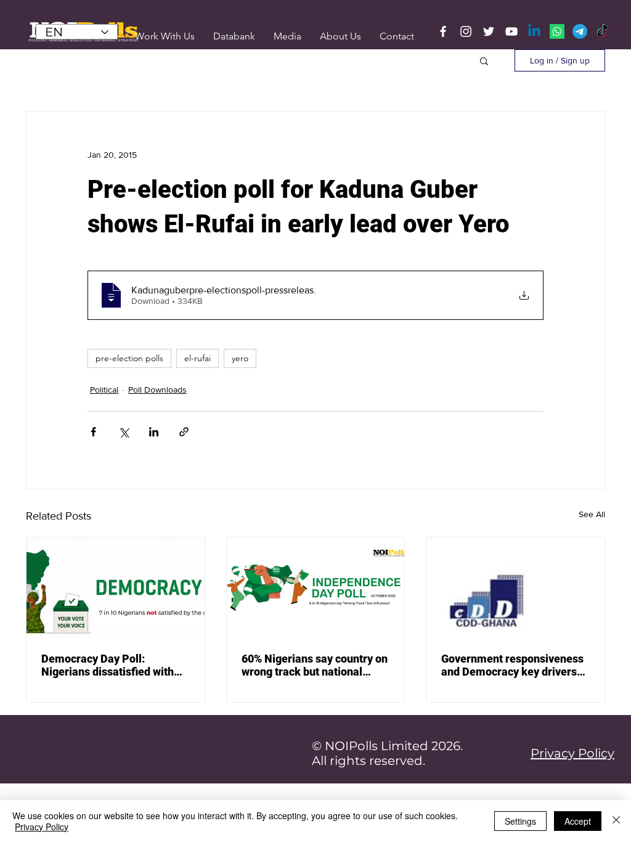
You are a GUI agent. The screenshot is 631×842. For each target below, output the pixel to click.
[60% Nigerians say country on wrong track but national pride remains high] (316, 587)
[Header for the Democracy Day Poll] (115, 587)
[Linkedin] (534, 31)
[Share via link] (184, 432)
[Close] (616, 821)
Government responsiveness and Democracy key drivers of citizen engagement (512, 665)
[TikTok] (602, 31)
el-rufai (197, 358)
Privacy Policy (41, 826)
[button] (287, 36)
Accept (577, 821)
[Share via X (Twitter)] (123, 432)
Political (104, 389)
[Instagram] (465, 31)
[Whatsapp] (557, 31)
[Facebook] (443, 31)
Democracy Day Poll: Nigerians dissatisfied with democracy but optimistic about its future (107, 665)
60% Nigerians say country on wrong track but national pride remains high (315, 665)
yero (240, 358)
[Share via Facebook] (93, 432)
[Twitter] (488, 31)
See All (592, 514)
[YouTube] (511, 31)
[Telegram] (579, 31)
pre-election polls (129, 358)
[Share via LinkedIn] (154, 432)
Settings (520, 821)
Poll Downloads (157, 389)
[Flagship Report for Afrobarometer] (515, 587)
